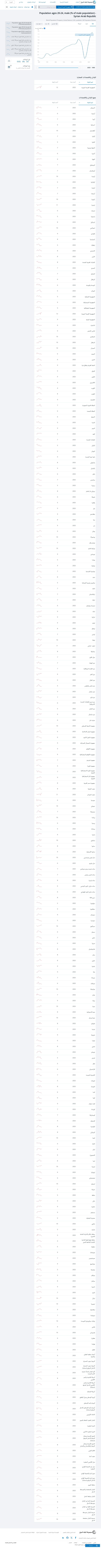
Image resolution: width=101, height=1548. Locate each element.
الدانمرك (93, 325)
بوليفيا (93, 566)
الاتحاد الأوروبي (91, 1414)
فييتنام (93, 1052)
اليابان (93, 445)
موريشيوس (92, 1258)
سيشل (93, 932)
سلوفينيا (93, 903)
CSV (27, 61)
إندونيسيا (92, 239)
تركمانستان (92, 594)
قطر (94, 1064)
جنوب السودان (91, 795)
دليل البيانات (26, 7)
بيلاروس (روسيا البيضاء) (88, 583)
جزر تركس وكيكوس (89, 686)
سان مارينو (92, 863)
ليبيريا (93, 1166)
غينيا (93, 1006)
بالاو (94, 474)
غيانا (94, 1001)
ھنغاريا (93, 1338)
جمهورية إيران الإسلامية (88, 731)
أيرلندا (93, 188)
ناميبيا (93, 1287)
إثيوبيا (93, 199)
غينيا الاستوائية (91, 1012)
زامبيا (93, 835)
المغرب (93, 394)
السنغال (93, 342)
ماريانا (93, 1189)
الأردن (93, 257)
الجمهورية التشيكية (90, 297)
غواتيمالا (92, 989)
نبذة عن (21, 2)
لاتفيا (93, 1144)
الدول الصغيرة (91, 1426)
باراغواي (93, 463)
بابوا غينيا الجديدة (90, 457)
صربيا (93, 943)
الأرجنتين (92, 251)
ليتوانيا (93, 1172)
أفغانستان (92, 131)
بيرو (94, 577)
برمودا (93, 485)
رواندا (93, 817)
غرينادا (93, 978)
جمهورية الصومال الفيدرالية (87, 743)
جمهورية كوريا (91, 766)
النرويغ (93, 417)
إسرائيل (93, 222)
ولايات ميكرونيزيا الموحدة (88, 1321)
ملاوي (93, 1224)
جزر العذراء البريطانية (89, 669)
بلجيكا (93, 497)
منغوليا (93, 1247)
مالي (94, 1201)
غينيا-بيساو (92, 1018)
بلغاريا (93, 503)
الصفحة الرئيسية (64, 2)
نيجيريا (93, 1304)
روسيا (93, 823)
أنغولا (93, 159)
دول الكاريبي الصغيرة (89, 1462)
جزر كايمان (92, 709)
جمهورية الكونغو (90, 749)
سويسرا (93, 920)
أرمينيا (93, 113)
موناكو (93, 1275)
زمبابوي (93, 840)
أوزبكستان (92, 171)
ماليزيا (93, 1207)
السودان (93, 348)
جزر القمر (92, 674)
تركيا (93, 600)
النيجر (93, 428)
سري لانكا (92, 898)
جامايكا (93, 651)
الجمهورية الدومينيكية (89, 302)
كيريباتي (93, 1132)
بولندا (93, 560)
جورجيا (93, 800)
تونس (93, 634)
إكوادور (93, 234)
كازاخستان (92, 1069)
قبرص (93, 1058)
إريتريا (93, 205)
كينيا (94, 1138)
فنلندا (93, 1041)
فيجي (93, 1046)
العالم (93, 1350)
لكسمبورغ (92, 1155)
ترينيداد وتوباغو (91, 606)
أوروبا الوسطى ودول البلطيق (87, 1397)
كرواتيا (93, 1081)
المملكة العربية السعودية (88, 405)
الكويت (93, 388)
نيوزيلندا (93, 1315)
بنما (94, 520)
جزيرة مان (92, 720)
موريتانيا (92, 1252)
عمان (93, 955)
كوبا (94, 1098)
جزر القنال (92, 680)
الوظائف (75, 1542)
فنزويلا (93, 1035)
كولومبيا (93, 1126)
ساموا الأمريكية (91, 852)
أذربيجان (92, 108)
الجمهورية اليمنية (90, 319)
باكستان (93, 468)
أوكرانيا (93, 182)
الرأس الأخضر (91, 331)
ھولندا (93, 1344)
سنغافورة (92, 909)
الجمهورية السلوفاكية (89, 308)
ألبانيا (93, 136)
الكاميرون (92, 382)
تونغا (93, 640)
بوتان (93, 531)
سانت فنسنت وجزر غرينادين (87, 869)
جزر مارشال (92, 714)
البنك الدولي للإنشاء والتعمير (69, 1532)
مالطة (93, 1195)
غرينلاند (93, 983)
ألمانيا (93, 142)
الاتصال (70, 1542)
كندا (94, 1092)
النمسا (93, 422)
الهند (94, 434)
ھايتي (93, 1327)
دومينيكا (92, 812)
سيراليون (92, 926)
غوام (93, 995)
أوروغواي (92, 165)
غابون (93, 961)
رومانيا (93, 829)
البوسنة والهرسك (90, 285)
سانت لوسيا (92, 880)
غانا (94, 972)
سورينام (93, 915)
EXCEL (19, 61)
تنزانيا (93, 617)
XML (23, 61)
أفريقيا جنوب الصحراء (89, 1361)
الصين (93, 360)
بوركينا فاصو (91, 548)
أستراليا (93, 125)
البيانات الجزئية (13, 7)
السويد (93, 354)
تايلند (93, 588)
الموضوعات (43, 2)
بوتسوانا (93, 537)
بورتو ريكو (92, 543)
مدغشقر (93, 1212)
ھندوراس (92, 1332)
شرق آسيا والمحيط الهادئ (88, 1473)
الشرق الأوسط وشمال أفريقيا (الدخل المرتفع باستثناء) (89, 1438)
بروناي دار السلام (90, 491)
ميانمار (93, 1281)
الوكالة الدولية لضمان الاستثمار (27, 1532)
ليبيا (94, 1161)
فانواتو (93, 1023)
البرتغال (93, 279)
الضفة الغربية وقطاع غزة (88, 365)
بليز (94, 508)
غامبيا (93, 966)
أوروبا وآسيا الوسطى (89, 1403)
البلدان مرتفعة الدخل (89, 1496)
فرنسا (93, 1029)
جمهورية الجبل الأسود (89, 737)
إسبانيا (93, 211)
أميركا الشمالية (91, 1391)
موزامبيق (92, 1264)
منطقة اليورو (91, 1485)
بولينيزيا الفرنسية (90, 571)
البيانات (77, 2)
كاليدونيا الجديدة (90, 1075)
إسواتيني (92, 228)
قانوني (94, 1542)
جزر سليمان (92, 692)
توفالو (93, 629)
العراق (93, 371)
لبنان (94, 1149)
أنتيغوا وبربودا (91, 148)
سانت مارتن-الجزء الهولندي (88, 892)
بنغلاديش (92, 514)
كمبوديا (93, 1086)
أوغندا (93, 176)
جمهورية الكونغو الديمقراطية (87, 754)
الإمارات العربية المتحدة (88, 262)
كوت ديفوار (92, 1104)
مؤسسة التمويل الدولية (41, 1532)
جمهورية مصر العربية (89, 783)
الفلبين (93, 377)
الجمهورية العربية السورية (88, 87)
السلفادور (92, 337)
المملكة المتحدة (91, 411)
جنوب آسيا (92, 1456)
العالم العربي (91, 1450)
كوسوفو (93, 1121)
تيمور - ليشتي (91, 646)
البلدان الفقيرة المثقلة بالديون (87, 1420)
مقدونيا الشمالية (90, 1218)
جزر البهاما (92, 663)
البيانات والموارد (31, 2)
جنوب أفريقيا (91, 789)
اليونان (93, 451)
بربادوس (92, 480)
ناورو (93, 1292)
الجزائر (93, 291)
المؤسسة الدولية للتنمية (54, 1532)
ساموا (93, 846)
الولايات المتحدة (90, 440)
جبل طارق (92, 657)
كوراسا (93, 1109)
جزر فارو (92, 697)
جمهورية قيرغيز (91, 760)
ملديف (93, 1230)
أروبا (94, 119)
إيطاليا (93, 245)
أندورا (93, 153)
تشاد (94, 611)
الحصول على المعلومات (86, 1542)
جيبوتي (93, 806)
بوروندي (93, 554)
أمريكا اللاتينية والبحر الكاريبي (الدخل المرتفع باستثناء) (89, 1385)
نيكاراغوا (92, 1310)
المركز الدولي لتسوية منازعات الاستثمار (87, 1538)
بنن (94, 526)
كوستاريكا (92, 1115)
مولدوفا (93, 1270)
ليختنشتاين (92, 1178)
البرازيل (93, 274)
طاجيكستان (92, 949)
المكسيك (92, 400)
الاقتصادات (52, 2)
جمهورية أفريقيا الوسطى (88, 726)
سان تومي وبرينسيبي (89, 857)
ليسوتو (93, 1184)
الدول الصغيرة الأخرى (89, 1432)
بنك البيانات (20, 7)
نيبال (93, 1298)
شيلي (93, 938)
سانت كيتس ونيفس (90, 875)
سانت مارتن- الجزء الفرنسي (88, 886)
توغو (93, 623)
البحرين (93, 268)
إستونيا (93, 216)
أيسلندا (93, 194)
